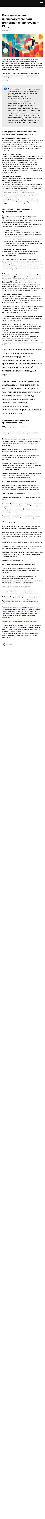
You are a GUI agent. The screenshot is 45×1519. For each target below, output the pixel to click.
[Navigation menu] (41, 3)
